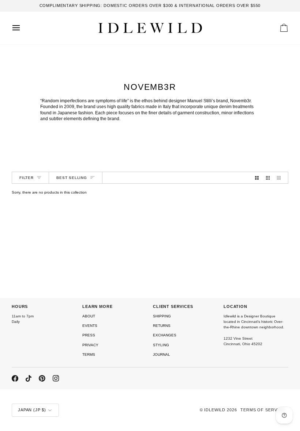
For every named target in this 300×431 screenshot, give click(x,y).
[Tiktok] (28, 378)
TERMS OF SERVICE (262, 410)
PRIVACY (90, 345)
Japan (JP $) (32, 410)
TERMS (88, 354)
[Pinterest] (42, 378)
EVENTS (89, 326)
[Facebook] (15, 378)
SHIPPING (162, 316)
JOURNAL (161, 354)
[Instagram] (56, 378)
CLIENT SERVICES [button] (173, 306)
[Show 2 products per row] (256, 177)
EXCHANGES (164, 335)
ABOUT (88, 316)
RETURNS (161, 326)
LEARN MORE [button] (97, 306)
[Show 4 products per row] (280, 177)
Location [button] (235, 306)
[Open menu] (23, 28)
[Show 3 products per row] (267, 177)
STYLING (161, 345)
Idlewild (214, 410)
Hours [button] (20, 306)
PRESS (88, 335)
